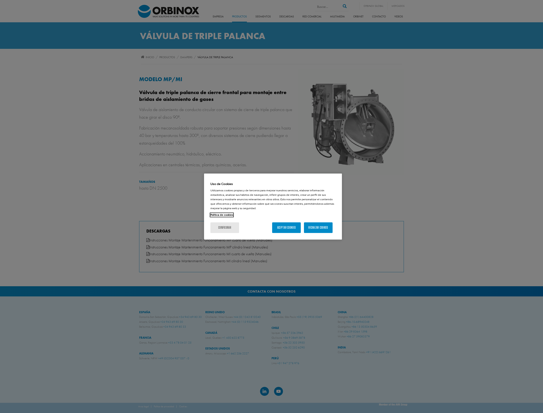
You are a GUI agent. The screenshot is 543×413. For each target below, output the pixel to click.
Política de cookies (221, 215)
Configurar (224, 227)
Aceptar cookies (286, 227)
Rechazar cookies (318, 227)
